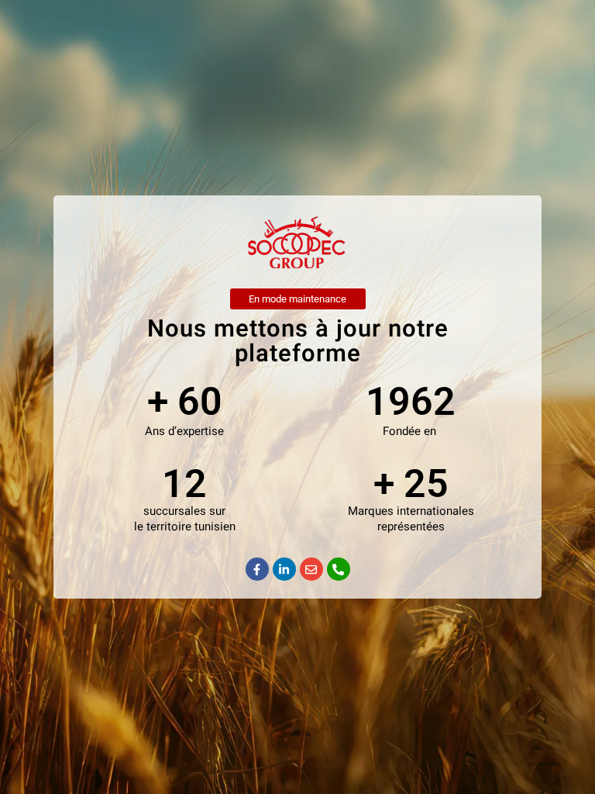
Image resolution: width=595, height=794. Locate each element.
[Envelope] (311, 569)
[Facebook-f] (257, 569)
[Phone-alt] (338, 569)
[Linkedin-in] (284, 569)
